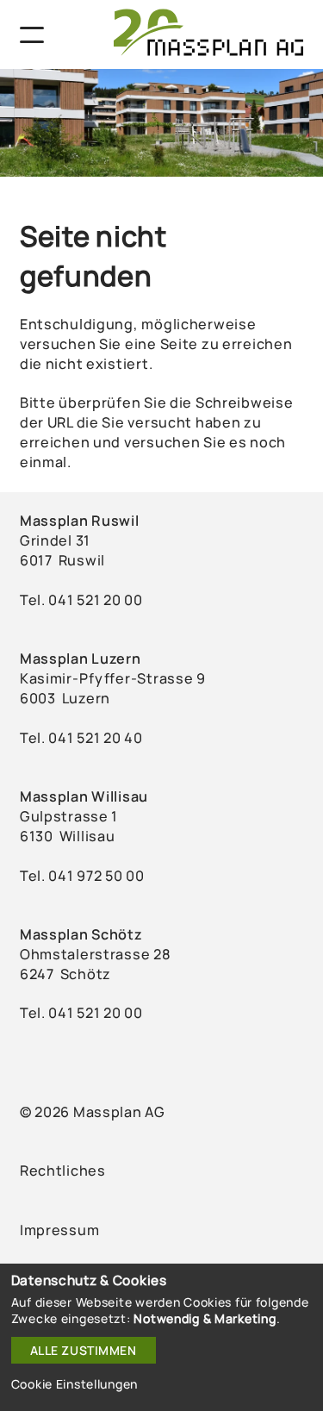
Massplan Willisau (84, 796)
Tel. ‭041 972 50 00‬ (82, 875)
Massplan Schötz (81, 934)
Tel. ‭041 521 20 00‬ (81, 599)
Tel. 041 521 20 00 (81, 1012)
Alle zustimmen (83, 1350)
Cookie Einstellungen (74, 1384)
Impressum (59, 1230)
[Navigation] (33, 35)
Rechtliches (63, 1170)
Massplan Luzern (80, 658)
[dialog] (161, 1337)
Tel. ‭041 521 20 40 (81, 737)
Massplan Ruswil (80, 520)
